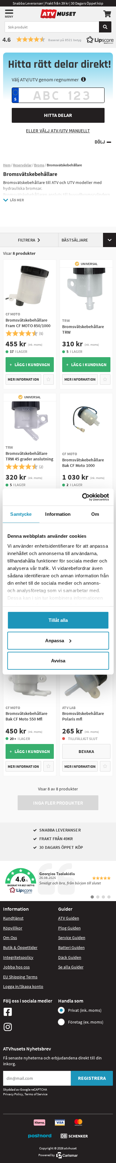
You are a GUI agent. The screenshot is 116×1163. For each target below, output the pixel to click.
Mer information (23, 379)
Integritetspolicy (18, 957)
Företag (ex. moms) (85, 1022)
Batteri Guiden (71, 947)
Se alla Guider (71, 967)
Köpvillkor (12, 928)
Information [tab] (58, 514)
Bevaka (86, 751)
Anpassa (54, 640)
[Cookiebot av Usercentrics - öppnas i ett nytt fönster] (82, 497)
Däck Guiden (69, 957)
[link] (58, 881)
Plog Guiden (69, 928)
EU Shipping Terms (20, 977)
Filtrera (26, 240)
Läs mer (17, 200)
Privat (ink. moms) (84, 1010)
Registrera (92, 1078)
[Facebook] (29, 1011)
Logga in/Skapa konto (23, 986)
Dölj (100, 142)
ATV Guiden (68, 918)
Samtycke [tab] (21, 514)
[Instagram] (29, 1027)
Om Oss (10, 937)
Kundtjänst (13, 918)
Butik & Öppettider (20, 947)
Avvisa (58, 660)
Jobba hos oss (16, 967)
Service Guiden (71, 937)
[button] (58, 39)
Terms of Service (35, 1094)
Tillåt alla (58, 620)
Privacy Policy (13, 1094)
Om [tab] (95, 514)
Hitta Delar (58, 115)
